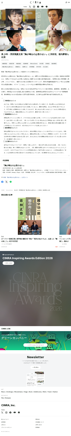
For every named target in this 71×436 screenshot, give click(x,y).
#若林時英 (25, 63)
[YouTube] (42, 7)
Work (44, 391)
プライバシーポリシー (6, 427)
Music (3, 391)
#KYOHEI (38, 66)
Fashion (55, 391)
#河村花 (47, 63)
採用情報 (3, 422)
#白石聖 (41, 63)
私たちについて (5, 419)
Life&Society (38, 391)
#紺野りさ (24, 66)
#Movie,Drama (33, 63)
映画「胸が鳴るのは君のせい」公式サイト (15, 177)
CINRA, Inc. (8, 405)
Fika (2, 398)
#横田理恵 (4, 63)
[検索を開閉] (66, 2)
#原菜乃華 (11, 63)
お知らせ (3, 424)
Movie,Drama (9, 190)
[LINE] (47, 7)
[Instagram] (34, 7)
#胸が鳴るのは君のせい (7, 66)
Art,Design (9, 391)
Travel (49, 391)
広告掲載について (40, 422)
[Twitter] (30, 7)
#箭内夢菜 (54, 63)
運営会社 (38, 419)
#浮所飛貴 (31, 66)
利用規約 (38, 427)
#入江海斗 (45, 66)
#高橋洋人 (17, 66)
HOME (2, 190)
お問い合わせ (39, 424)
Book (30, 391)
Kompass (8, 398)
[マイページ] (2, 2)
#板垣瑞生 (18, 63)
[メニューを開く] (69, 2)
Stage (26, 391)
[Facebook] (38, 7)
